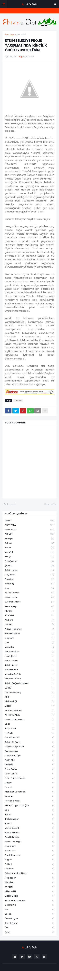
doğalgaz (29, 846)
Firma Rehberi (29, 633)
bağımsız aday (29, 678)
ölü (29, 927)
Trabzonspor (29, 819)
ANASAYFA (29, 524)
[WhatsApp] (30, 410)
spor (29, 723)
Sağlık (29, 705)
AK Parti (29, 619)
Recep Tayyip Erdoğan (29, 805)
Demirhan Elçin (29, 755)
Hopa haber (29, 669)
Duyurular (29, 574)
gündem (29, 868)
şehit (29, 932)
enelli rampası (29, 855)
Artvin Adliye (29, 665)
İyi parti (29, 733)
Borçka (29, 556)
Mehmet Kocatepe (29, 791)
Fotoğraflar (29, 561)
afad (29, 588)
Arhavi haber (29, 651)
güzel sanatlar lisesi (29, 873)
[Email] (37, 410)
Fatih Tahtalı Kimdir (29, 778)
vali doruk (29, 904)
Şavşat (29, 565)
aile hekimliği (29, 837)
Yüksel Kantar (29, 832)
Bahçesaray (29, 751)
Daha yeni (9, 504)
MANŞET (29, 538)
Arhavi (29, 543)
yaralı (29, 913)
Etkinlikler (29, 579)
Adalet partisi (29, 737)
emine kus (29, 850)
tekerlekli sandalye (29, 900)
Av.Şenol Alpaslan (29, 746)
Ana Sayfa (10, 34)
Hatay (29, 782)
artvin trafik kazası (29, 719)
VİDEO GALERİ (29, 828)
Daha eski (49, 504)
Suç (29, 809)
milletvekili (29, 891)
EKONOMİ (29, 760)
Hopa (29, 547)
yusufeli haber (29, 601)
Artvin (29, 520)
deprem (29, 638)
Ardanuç (29, 583)
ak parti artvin (29, 714)
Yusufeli (22, 34)
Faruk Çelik (29, 656)
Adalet (29, 624)
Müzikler (29, 796)
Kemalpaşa (29, 606)
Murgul (29, 610)
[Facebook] (8, 410)
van (29, 909)
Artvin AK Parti (29, 742)
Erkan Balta (29, 769)
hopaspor (29, 877)
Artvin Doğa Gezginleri (29, 683)
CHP (29, 642)
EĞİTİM (29, 687)
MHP (29, 696)
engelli (29, 859)
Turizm (29, 823)
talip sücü (29, 728)
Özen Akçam (29, 918)
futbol (29, 864)
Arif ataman (29, 660)
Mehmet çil (29, 701)
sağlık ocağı (29, 895)
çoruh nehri (29, 923)
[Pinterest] (23, 410)
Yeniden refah (29, 674)
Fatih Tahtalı (29, 773)
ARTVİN (29, 533)
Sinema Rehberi (29, 710)
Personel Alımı (29, 800)
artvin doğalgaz (29, 841)
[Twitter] (15, 410)
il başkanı (29, 882)
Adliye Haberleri (29, 629)
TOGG (29, 814)
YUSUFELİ (29, 615)
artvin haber (29, 570)
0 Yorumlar (28, 56)
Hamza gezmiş (29, 692)
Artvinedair (29, 529)
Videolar (29, 647)
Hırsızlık (29, 787)
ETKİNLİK (29, 764)
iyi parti (29, 886)
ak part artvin (29, 592)
